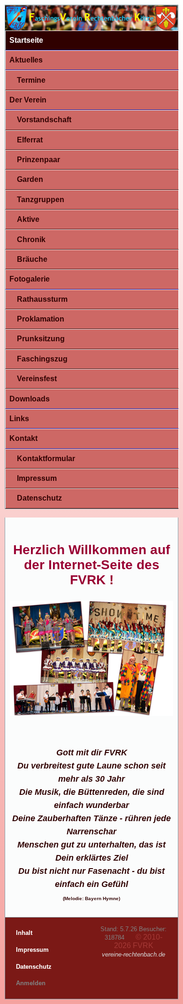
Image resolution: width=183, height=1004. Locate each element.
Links (19, 419)
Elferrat (30, 140)
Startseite (26, 40)
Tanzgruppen (40, 200)
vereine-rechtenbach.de (133, 954)
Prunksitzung (41, 339)
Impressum (37, 478)
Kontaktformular (46, 459)
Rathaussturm (42, 299)
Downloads (29, 399)
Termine (31, 80)
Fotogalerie (29, 279)
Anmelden (31, 983)
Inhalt (25, 932)
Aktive (28, 219)
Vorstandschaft (44, 120)
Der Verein (27, 100)
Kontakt (23, 438)
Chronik (31, 239)
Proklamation (40, 319)
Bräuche (32, 259)
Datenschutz (39, 498)
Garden (30, 179)
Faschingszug (42, 359)
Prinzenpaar (38, 160)
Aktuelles (26, 60)
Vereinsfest (37, 379)
